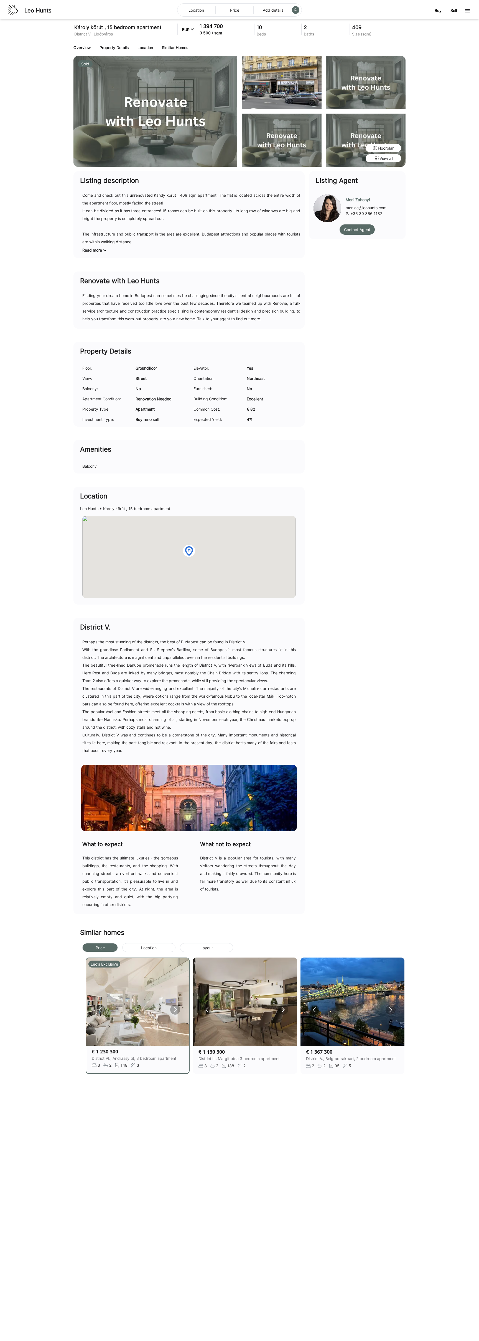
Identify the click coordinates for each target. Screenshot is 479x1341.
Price (100, 947)
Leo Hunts (37, 10)
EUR (186, 29)
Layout (206, 947)
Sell (453, 10)
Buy (438, 10)
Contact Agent (357, 229)
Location (149, 947)
